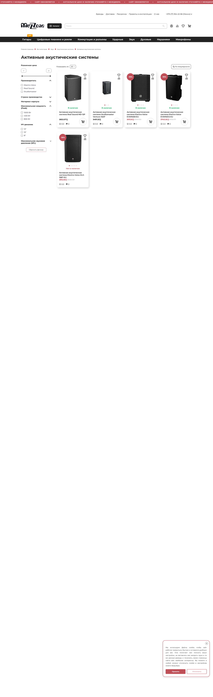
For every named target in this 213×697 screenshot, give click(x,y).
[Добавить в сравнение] (85, 78)
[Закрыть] (206, 643)
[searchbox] (116, 26)
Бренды (100, 14)
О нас (156, 14)
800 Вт (27, 119)
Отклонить (196, 672)
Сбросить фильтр (36, 150)
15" (25, 132)
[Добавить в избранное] (85, 75)
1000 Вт (27, 112)
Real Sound (29, 88)
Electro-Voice (30, 85)
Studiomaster (30, 92)
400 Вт (27, 116)
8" (25, 135)
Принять (175, 672)
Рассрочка (122, 14)
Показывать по (62, 67)
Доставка (110, 14)
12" (25, 129)
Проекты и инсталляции (140, 14)
